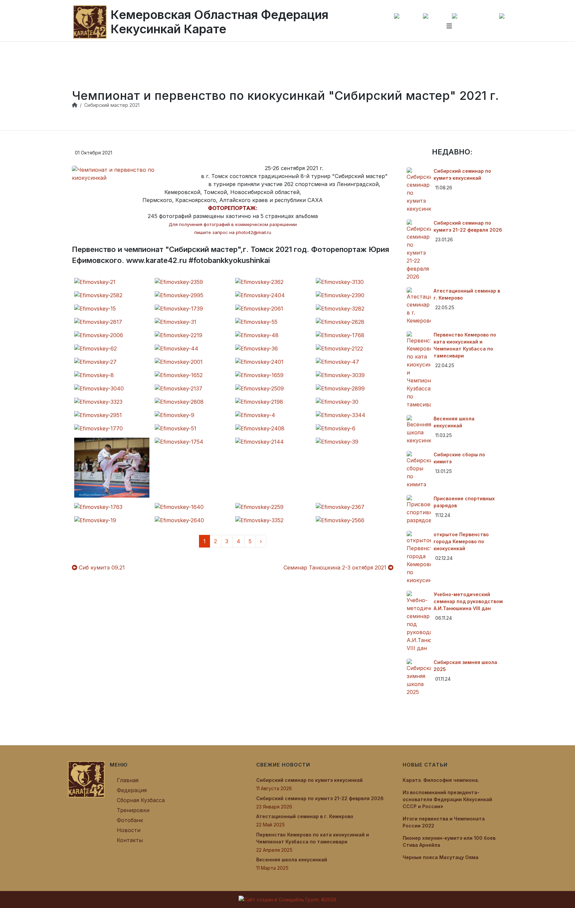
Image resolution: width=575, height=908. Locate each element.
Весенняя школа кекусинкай (291, 859)
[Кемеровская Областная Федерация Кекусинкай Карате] (86, 779)
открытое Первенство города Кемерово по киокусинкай (461, 541)
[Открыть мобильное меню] (449, 26)
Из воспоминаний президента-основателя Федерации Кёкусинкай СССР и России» (447, 799)
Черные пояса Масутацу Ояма (441, 857)
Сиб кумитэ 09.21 (101, 567)
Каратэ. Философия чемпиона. (441, 780)
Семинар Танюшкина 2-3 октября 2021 (336, 567)
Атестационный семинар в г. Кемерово (304, 816)
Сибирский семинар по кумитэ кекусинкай (309, 780)
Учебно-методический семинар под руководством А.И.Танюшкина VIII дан (468, 601)
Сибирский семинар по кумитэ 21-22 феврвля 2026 (320, 798)
